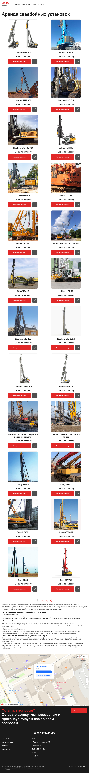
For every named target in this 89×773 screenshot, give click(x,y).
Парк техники (25, 4)
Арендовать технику (19, 61)
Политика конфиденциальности (77, 766)
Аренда (5, 4)
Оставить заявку (79, 711)
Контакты (41, 4)
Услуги (34, 4)
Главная (17, 4)
